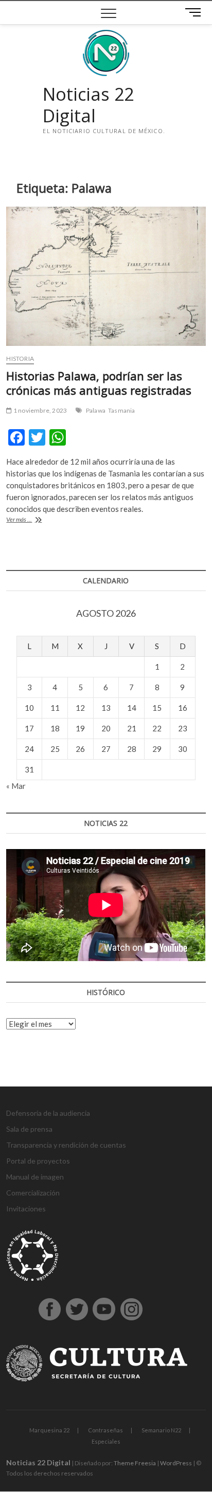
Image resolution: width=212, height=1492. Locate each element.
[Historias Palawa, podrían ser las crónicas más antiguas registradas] (105, 276)
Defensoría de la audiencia (48, 1113)
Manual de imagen (35, 1176)
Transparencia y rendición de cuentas (66, 1144)
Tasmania (121, 410)
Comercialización (33, 1192)
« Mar (16, 785)
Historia (20, 358)
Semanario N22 (161, 1430)
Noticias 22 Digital (88, 105)
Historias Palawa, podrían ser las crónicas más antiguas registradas (98, 383)
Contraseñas (105, 1430)
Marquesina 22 (49, 1430)
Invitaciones (26, 1208)
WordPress (176, 1463)
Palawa (95, 410)
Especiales (106, 1441)
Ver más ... (33, 520)
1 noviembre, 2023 (39, 410)
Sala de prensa (29, 1129)
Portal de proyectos (38, 1160)
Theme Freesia (135, 1463)
